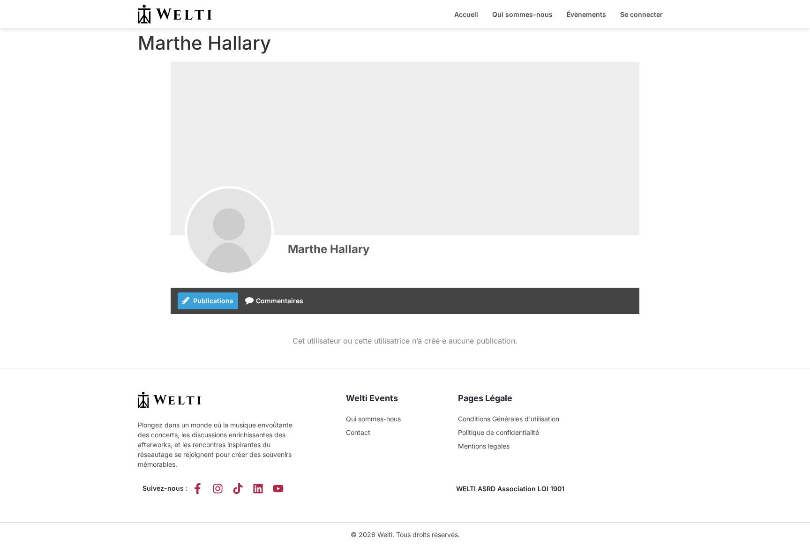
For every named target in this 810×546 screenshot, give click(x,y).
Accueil (466, 14)
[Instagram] (217, 488)
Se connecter (641, 14)
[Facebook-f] (197, 488)
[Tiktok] (237, 488)
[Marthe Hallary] (229, 230)
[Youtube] (278, 488)
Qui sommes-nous (522, 14)
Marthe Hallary (328, 249)
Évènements (586, 14)
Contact (358, 432)
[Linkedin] (258, 488)
